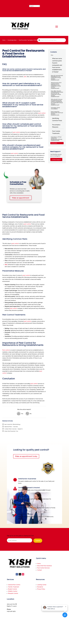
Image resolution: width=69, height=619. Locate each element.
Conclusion (54, 143)
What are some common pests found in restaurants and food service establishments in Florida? (57, 65)
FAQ (52, 55)
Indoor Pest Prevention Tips (11, 431)
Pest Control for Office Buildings (12, 424)
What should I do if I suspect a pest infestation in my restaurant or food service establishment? (56, 85)
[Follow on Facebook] (17, 574)
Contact (39, 570)
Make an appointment (20, 198)
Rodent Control (12, 589)
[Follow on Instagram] (23, 574)
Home (39, 563)
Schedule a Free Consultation (55, 108)
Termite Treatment (13, 587)
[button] (20, 413)
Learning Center (41, 584)
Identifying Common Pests (57, 119)
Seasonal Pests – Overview (11, 426)
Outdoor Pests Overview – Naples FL (13, 429)
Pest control (5, 350)
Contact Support (56, 159)
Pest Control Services (43, 568)
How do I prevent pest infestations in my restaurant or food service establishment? (57, 78)
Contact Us (34, 10)
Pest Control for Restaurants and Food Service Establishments (57, 113)
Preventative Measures (56, 126)
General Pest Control (14, 584)
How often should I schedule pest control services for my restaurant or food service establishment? (57, 93)
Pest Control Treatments (56, 132)
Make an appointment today (26, 456)
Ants (6, 264)
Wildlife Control (12, 591)
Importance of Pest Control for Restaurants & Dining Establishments (56, 138)
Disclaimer (40, 587)
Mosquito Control (13, 593)
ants (25, 76)
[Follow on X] (20, 574)
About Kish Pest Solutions (44, 565)
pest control (41, 113)
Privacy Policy (41, 589)
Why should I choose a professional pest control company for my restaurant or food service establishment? (57, 102)
